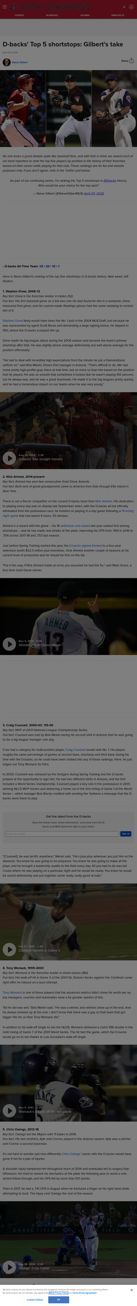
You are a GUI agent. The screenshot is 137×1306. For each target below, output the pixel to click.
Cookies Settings (35, 1299)
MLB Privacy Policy (58, 1293)
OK (58, 1299)
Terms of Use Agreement (84, 1293)
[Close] (131, 1290)
